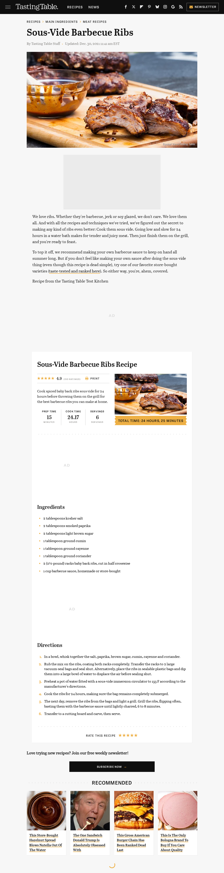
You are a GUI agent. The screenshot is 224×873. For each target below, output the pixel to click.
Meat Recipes (95, 21)
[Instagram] (165, 7)
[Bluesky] (157, 7)
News (93, 6)
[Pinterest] (149, 7)
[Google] (173, 7)
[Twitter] (133, 7)
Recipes (75, 6)
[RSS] (181, 7)
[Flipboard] (141, 7)
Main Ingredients (62, 21)
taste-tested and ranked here (74, 271)
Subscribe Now (109, 767)
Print (95, 378)
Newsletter (205, 7)
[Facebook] (126, 7)
